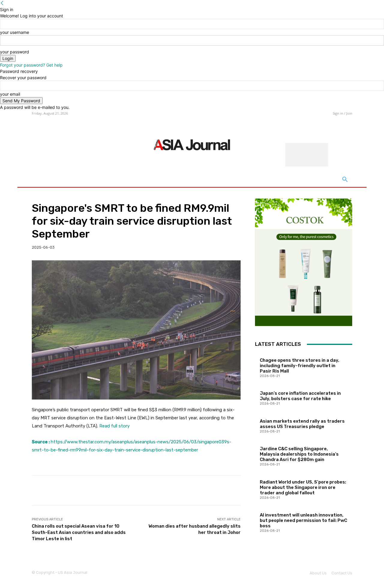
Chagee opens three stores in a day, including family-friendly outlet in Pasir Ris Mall (299, 366)
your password (14, 51)
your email (10, 94)
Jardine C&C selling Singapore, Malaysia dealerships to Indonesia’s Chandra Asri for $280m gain (299, 454)
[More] (231, 490)
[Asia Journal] (192, 144)
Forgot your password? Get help (31, 64)
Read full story (114, 426)
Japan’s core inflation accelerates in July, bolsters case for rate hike (300, 396)
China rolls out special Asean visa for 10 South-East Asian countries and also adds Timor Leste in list (79, 532)
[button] (345, 179)
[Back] (2, 3)
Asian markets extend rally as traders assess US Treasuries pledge (302, 423)
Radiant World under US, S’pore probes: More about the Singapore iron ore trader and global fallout (303, 487)
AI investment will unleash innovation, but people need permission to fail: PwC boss (303, 520)
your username (14, 32)
